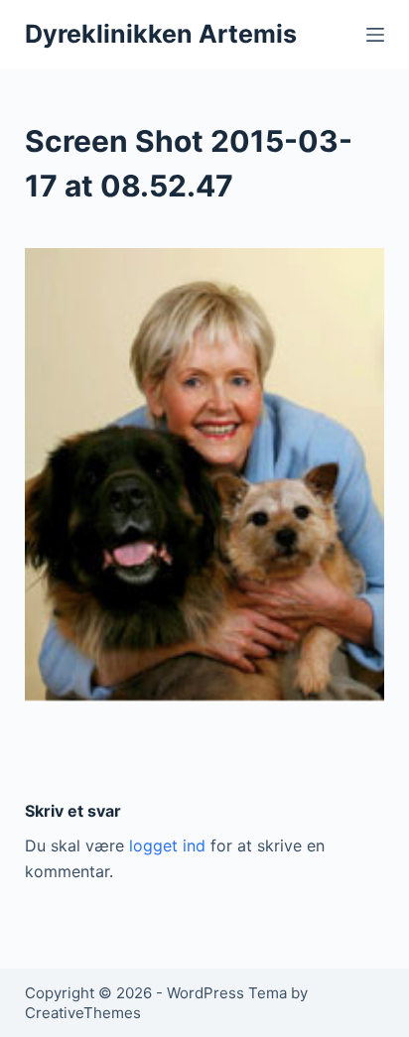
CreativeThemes (83, 1012)
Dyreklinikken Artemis (161, 34)
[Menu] (375, 35)
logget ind (167, 845)
